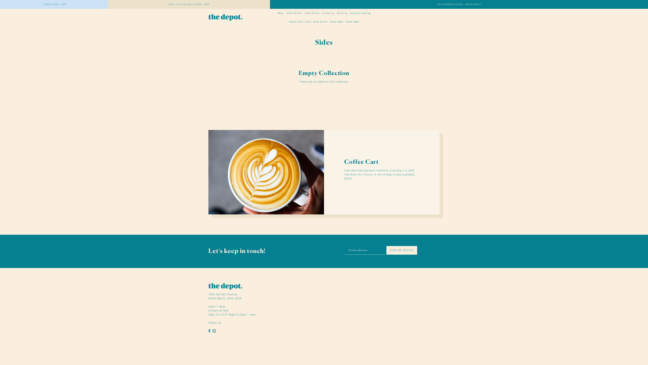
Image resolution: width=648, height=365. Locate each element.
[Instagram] (214, 331)
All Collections (324, 92)
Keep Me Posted (402, 250)
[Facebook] (209, 331)
